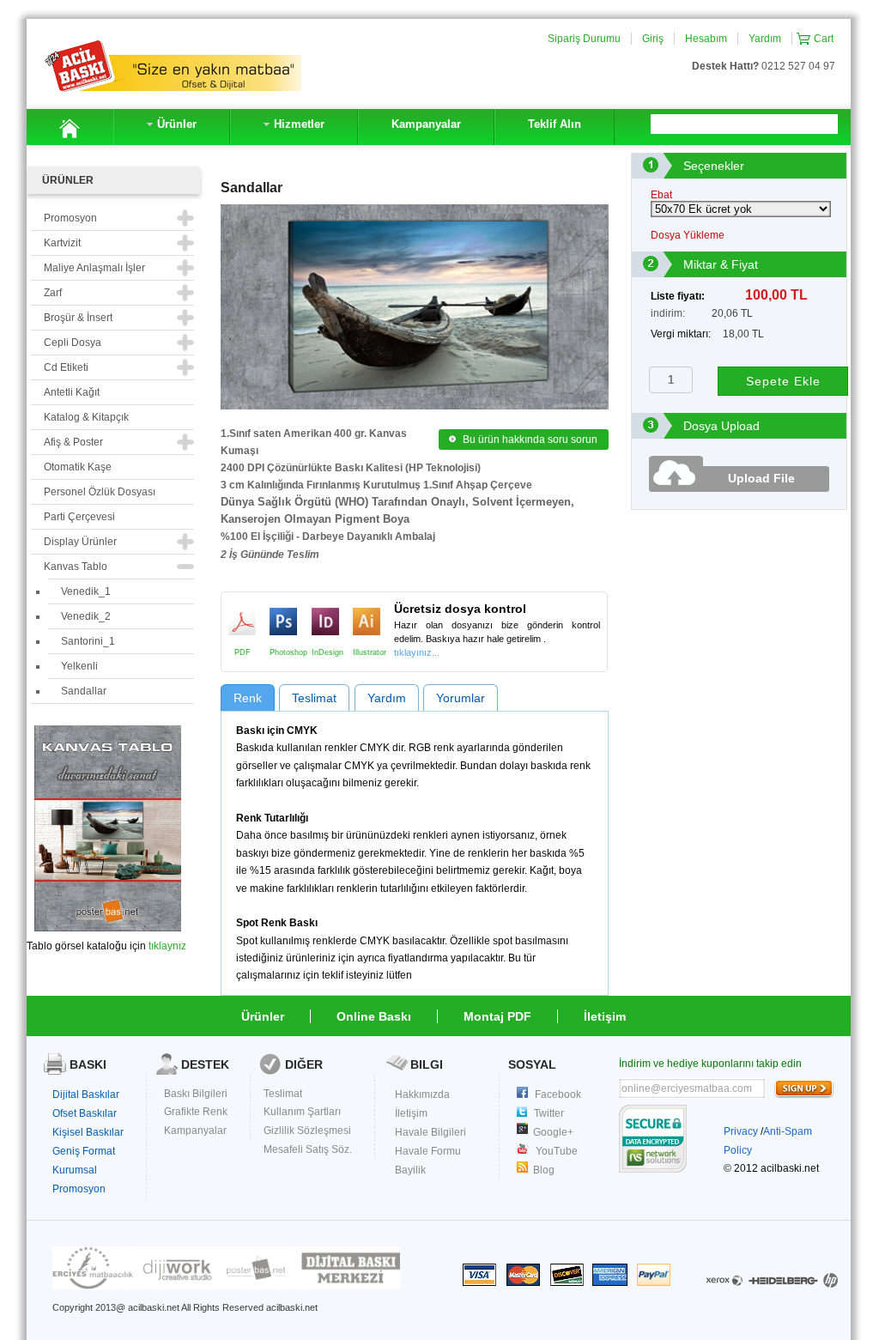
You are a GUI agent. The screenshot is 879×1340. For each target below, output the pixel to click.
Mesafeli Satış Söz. (308, 1149)
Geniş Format (83, 1151)
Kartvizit (62, 243)
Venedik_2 (86, 616)
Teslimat (314, 698)
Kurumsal (74, 1170)
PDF (242, 621)
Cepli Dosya (72, 343)
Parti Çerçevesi (79, 517)
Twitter (549, 1113)
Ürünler (262, 1016)
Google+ (553, 1132)
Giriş (653, 39)
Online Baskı (373, 1016)
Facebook (558, 1094)
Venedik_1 (86, 591)
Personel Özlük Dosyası (99, 492)
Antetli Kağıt (72, 392)
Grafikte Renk (195, 1112)
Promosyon (79, 1189)
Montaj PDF (497, 1016)
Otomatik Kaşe (78, 467)
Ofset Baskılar (84, 1113)
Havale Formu (428, 1151)
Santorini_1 (88, 641)
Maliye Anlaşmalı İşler (94, 268)
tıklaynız (167, 946)
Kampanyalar (195, 1131)
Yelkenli (79, 666)
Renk (247, 698)
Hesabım (706, 39)
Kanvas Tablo (75, 567)
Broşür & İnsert (78, 318)
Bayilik (410, 1170)
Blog (544, 1170)
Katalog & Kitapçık (86, 417)
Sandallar (83, 691)
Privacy (741, 1131)
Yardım (765, 39)
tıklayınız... (417, 652)
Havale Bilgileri (430, 1132)
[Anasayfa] (70, 127)
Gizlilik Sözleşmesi (307, 1131)
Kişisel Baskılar (88, 1132)
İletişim (605, 1016)
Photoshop (283, 621)
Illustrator (366, 621)
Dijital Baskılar (85, 1094)
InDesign (325, 621)
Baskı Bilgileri (195, 1094)
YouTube (557, 1151)
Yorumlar (460, 698)
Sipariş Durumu (584, 39)
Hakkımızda (422, 1094)
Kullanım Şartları (302, 1112)
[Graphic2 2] (226, 1286)
